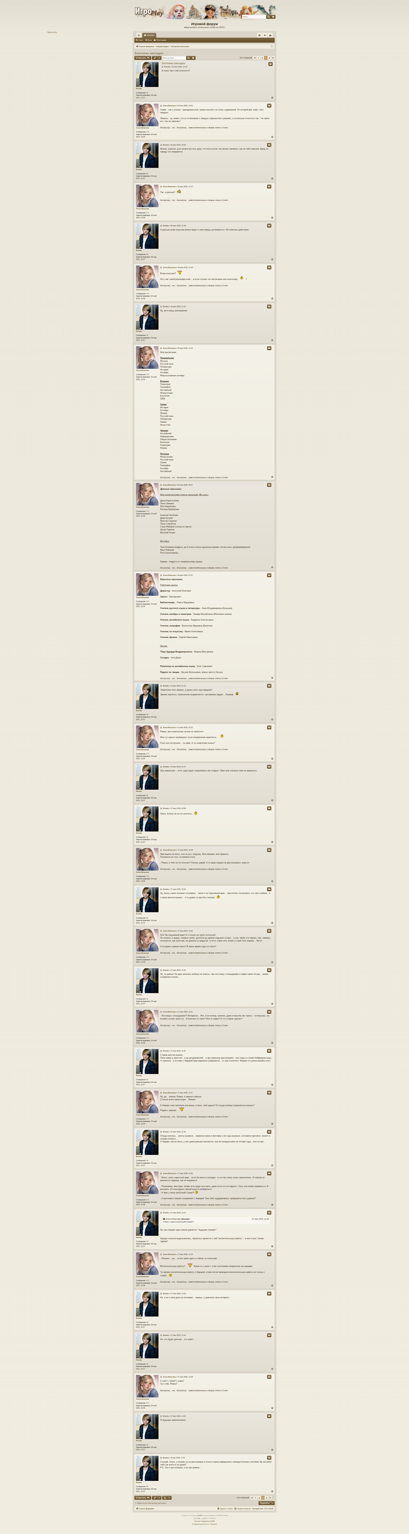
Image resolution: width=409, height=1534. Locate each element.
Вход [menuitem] (265, 36)
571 (147, 132)
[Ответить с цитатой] (270, 64)
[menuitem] (259, 35)
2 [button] (262, 57)
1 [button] (258, 57)
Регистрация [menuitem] (271, 36)
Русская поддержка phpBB (204, 1521)
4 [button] (269, 57)
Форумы (150, 35)
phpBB (199, 1515)
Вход (150, 40)
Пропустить (52, 32)
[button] (254, 58)
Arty (198, 1518)
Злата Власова (142, 128)
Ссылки (139, 36)
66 (147, 93)
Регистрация (161, 40)
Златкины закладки (148, 53)
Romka (139, 89)
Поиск (140, 40)
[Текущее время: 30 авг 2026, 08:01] (272, 46)
